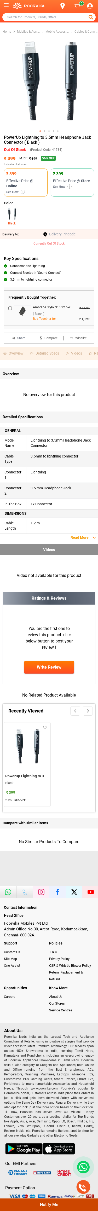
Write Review (49, 667)
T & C (53, 952)
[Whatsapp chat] (82, 1167)
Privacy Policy (59, 959)
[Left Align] (91, 17)
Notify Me (49, 1204)
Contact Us (12, 952)
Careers (9, 997)
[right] (88, 711)
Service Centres (60, 1010)
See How (14, 192)
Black (12, 223)
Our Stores (57, 1003)
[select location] (65, 6)
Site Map (10, 959)
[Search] (54, 6)
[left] (75, 711)
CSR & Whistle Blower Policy (70, 965)
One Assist (12, 965)
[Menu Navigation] (6, 6)
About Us (55, 997)
